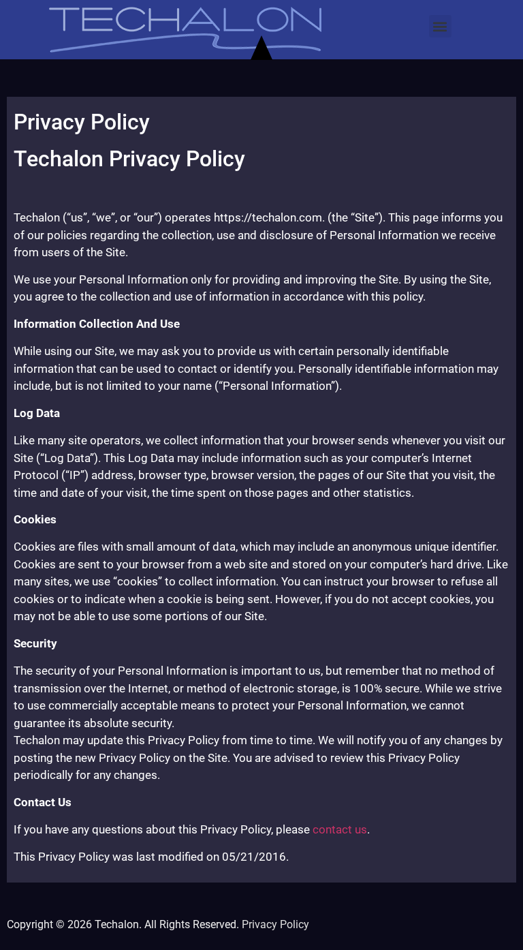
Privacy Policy (275, 924)
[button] (440, 26)
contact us (340, 829)
